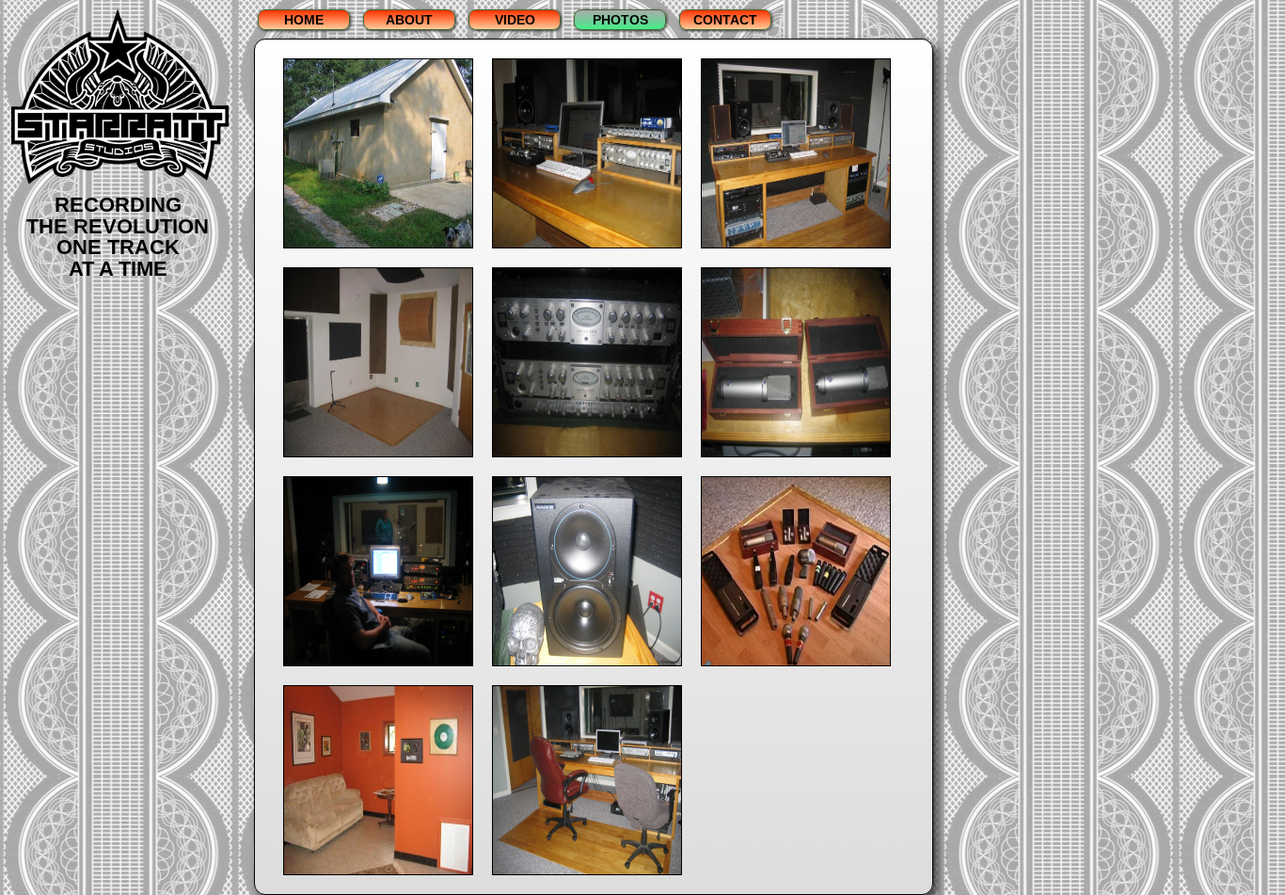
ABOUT (409, 19)
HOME (304, 19)
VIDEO (515, 19)
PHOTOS (620, 19)
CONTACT (725, 19)
